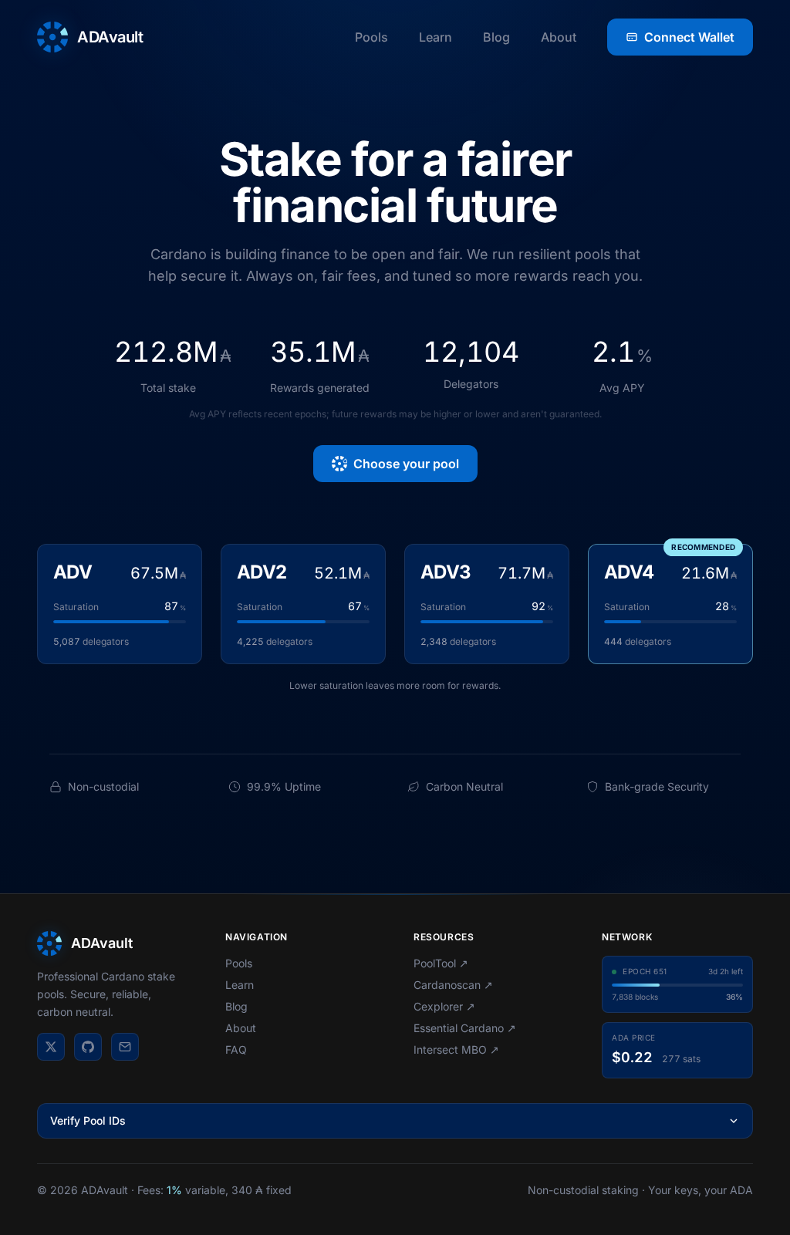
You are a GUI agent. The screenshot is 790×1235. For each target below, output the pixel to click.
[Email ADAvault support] (125, 1047)
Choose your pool (406, 463)
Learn (435, 37)
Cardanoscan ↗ (453, 984)
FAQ (236, 1049)
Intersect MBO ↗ (456, 1049)
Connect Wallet (689, 37)
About (558, 37)
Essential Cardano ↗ (465, 1027)
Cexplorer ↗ (444, 1006)
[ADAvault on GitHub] (88, 1047)
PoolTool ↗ (441, 963)
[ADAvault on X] (51, 1047)
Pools (371, 37)
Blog (496, 37)
